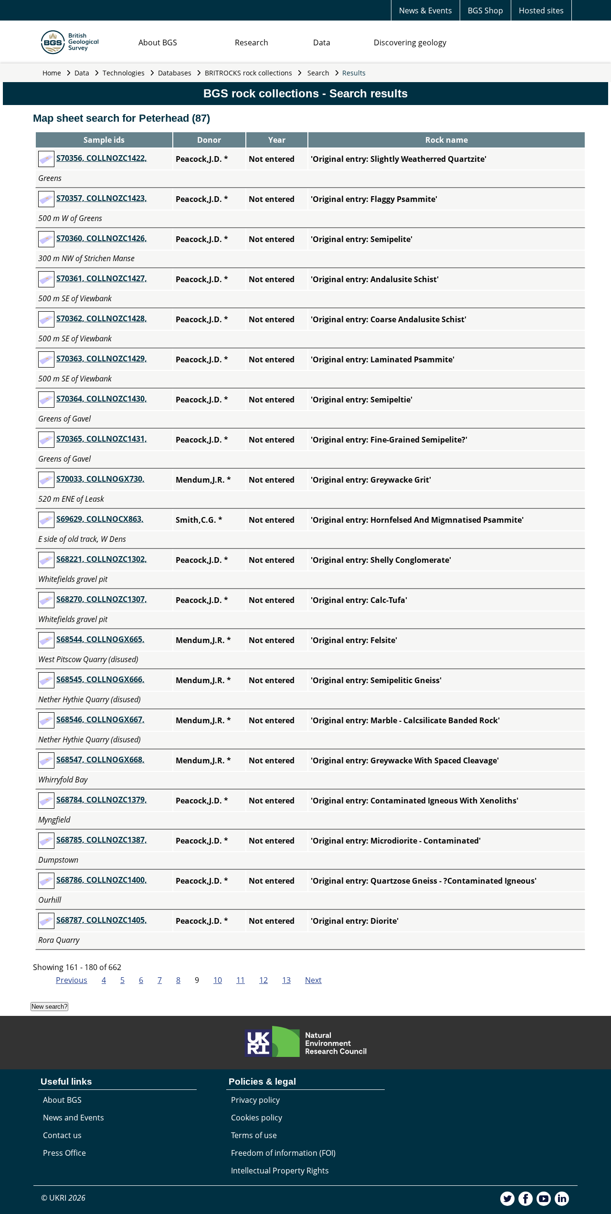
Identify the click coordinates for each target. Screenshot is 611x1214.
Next (313, 980)
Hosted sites (541, 10)
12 (263, 980)
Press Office (64, 1153)
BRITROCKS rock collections (248, 72)
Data (321, 42)
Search (318, 72)
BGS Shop (485, 10)
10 (217, 980)
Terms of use (254, 1135)
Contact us (62, 1135)
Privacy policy (255, 1100)
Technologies (124, 72)
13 (286, 980)
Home (51, 72)
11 (240, 980)
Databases (174, 72)
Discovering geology (410, 42)
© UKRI (63, 1198)
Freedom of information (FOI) (283, 1153)
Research (251, 42)
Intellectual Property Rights (280, 1170)
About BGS (157, 42)
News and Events (73, 1117)
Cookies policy (256, 1117)
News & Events (425, 10)
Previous (71, 980)
